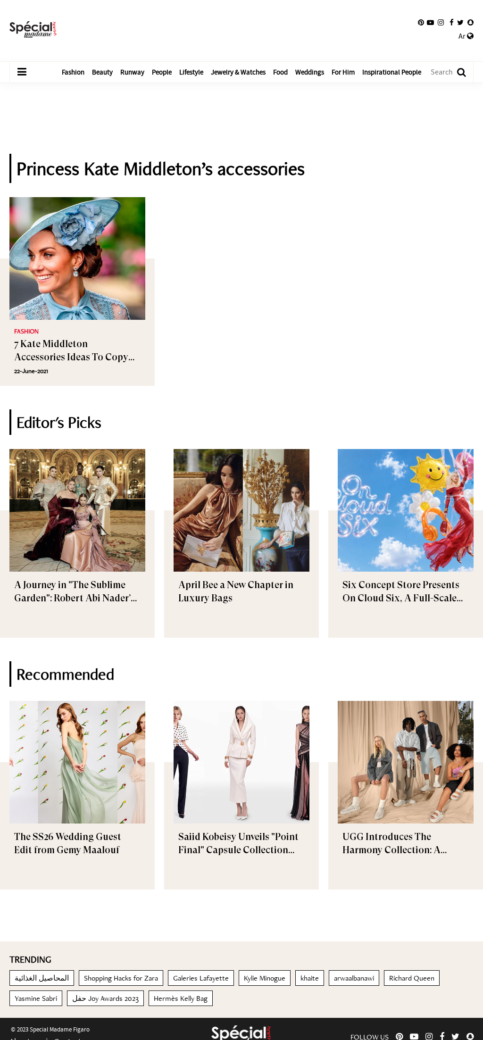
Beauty (102, 72)
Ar (462, 36)
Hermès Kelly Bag (181, 998)
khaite (309, 978)
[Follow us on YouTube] (430, 22)
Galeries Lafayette (201, 978)
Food (280, 72)
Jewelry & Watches (238, 72)
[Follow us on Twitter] (460, 22)
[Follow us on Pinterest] (421, 22)
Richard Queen (411, 978)
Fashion (73, 72)
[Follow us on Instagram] (441, 22)
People (162, 72)
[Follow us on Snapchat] (470, 22)
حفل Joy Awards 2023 (105, 998)
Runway (132, 72)
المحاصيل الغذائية (42, 978)
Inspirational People (391, 72)
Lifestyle (191, 72)
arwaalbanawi (354, 978)
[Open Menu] (21, 72)
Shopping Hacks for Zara (121, 978)
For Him (343, 72)
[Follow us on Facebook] (452, 22)
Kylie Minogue (264, 978)
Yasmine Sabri (36, 998)
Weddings (309, 72)
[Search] (457, 72)
